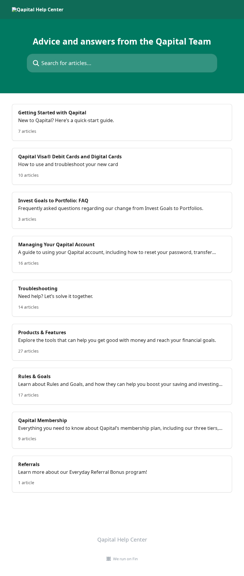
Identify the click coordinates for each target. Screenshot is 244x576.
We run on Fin (125, 558)
